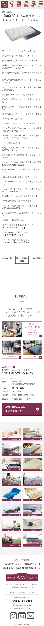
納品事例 (7, 568)
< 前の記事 (7, 258)
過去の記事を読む (22, 259)
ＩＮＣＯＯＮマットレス (13, 235)
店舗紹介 (19, 564)
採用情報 (29, 568)
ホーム (37, 568)
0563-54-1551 (18, 388)
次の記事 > (37, 258)
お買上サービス (32, 564)
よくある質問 (18, 568)
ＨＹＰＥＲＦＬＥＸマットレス (16, 228)
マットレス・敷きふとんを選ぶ (16, 242)
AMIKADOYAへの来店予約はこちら (15, 409)
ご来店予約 (9, 564)
